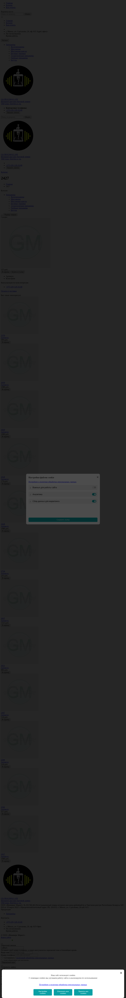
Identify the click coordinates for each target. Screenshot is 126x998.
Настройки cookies (43, 992)
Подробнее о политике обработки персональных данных (63, 985)
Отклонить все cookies (63, 992)
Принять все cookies (83, 992)
